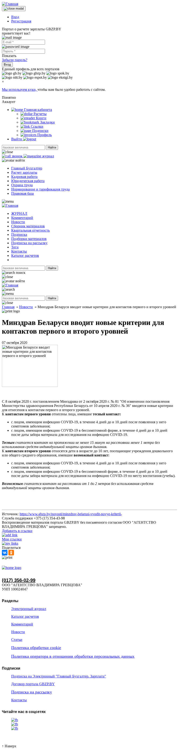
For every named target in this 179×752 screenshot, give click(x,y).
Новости (18, 222)
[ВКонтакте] (4, 552)
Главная (8, 307)
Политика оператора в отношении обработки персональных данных (72, 656)
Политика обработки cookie (36, 647)
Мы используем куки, (20, 90)
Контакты (19, 251)
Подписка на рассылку (29, 243)
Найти (52, 147)
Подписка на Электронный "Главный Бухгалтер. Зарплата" (58, 676)
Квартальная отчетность (30, 230)
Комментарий (22, 218)
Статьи (16, 640)
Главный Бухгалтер (26, 168)
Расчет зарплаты (24, 172)
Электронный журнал (28, 609)
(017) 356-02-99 (18, 580)
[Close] (14, 8)
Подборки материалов (29, 239)
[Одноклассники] (11, 552)
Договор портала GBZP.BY (33, 684)
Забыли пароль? (14, 60)
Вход (15, 17)
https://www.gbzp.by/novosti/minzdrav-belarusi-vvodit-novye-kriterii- (71, 514)
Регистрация (21, 21)
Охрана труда (22, 185)
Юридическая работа (28, 181)
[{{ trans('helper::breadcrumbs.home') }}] (11, 568)
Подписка (19, 235)
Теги (15, 247)
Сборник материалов (28, 226)
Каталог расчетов (25, 256)
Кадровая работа (24, 177)
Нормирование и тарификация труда (40, 189)
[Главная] (10, 4)
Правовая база (22, 193)
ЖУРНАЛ (19, 213)
